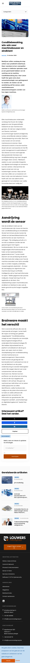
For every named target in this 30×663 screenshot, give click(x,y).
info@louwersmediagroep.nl (12, 619)
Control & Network (8, 564)
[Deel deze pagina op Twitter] (14, 418)
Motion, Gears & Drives (9, 561)
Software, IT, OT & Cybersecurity (12, 577)
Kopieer (15, 431)
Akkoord (8, 660)
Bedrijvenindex (7, 593)
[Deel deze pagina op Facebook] (14, 422)
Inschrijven (15, 456)
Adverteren (5, 586)
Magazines (5, 590)
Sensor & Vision (7, 571)
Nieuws (4, 55)
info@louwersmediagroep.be (13, 640)
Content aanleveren (8, 596)
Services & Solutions (8, 574)
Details (18, 660)
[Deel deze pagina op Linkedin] (14, 426)
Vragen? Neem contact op (14, 547)
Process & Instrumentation (10, 567)
